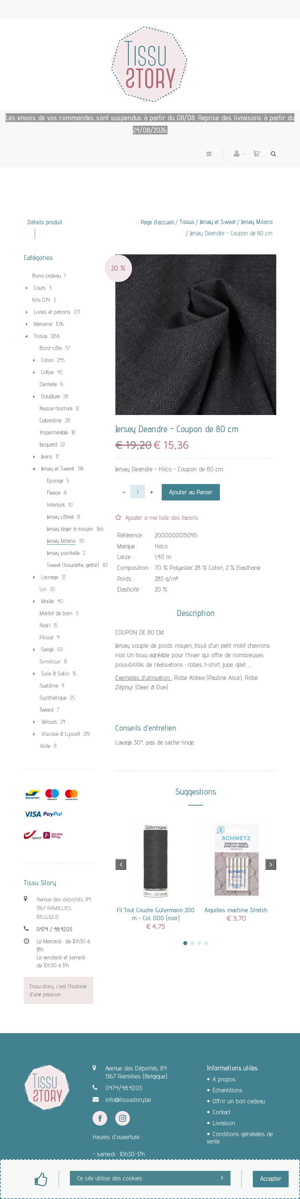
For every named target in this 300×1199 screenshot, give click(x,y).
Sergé (47, 649)
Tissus (187, 221)
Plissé (46, 637)
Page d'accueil (157, 222)
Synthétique (53, 697)
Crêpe (47, 372)
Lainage (49, 577)
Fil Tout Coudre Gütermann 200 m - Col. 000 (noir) (156, 914)
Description (196, 613)
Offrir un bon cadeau (239, 1101)
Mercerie (43, 323)
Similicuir (50, 661)
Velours (49, 721)
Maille (47, 601)
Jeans (46, 456)
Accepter (270, 1178)
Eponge (55, 480)
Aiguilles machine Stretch (236, 910)
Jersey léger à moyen (70, 528)
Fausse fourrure (56, 408)
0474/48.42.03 (123, 1088)
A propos (224, 1079)
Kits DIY (41, 299)
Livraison (224, 1123)
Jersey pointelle (63, 552)
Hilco (161, 546)
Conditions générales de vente (240, 1137)
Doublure (50, 396)
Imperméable (54, 432)
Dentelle (48, 384)
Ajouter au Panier (191, 492)
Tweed (46, 709)
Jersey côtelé (60, 516)
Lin (43, 589)
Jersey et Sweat (218, 221)
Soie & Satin (55, 673)
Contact (221, 1112)
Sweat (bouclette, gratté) (73, 565)
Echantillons (228, 1090)
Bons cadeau (46, 275)
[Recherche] (271, 153)
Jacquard (48, 444)
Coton (47, 360)
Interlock (56, 504)
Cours (40, 287)
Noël (45, 625)
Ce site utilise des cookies (109, 1178)
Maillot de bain (56, 613)
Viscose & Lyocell (60, 733)
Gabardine (51, 420)
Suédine (49, 685)
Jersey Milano (257, 221)
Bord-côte (51, 348)
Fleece (53, 492)
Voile (45, 745)
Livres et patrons (52, 311)
